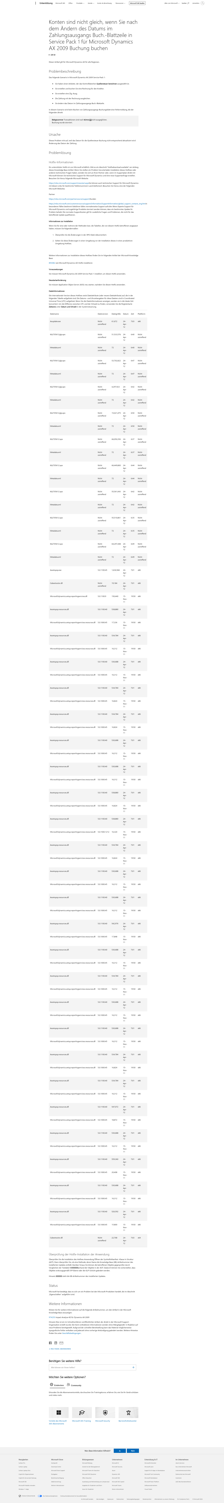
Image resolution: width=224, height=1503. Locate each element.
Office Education (86, 1478)
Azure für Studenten (88, 1489)
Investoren (179, 1478)
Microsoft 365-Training (81, 1421)
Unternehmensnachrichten (183, 1470)
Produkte (79, 3)
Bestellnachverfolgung (57, 1478)
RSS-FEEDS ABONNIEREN (61, 1349)
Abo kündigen (100, 1499)
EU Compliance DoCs (183, 1499)
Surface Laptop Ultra (24, 1470)
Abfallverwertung (56, 1482)
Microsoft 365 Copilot (118, 1482)
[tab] (57, 1385)
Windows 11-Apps (24, 1489)
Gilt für (53, 55)
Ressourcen (119, 3)
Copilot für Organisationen (26, 1474)
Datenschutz (120, 1499)
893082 (52, 263)
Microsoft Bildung (87, 1463)
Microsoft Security (102, 1421)
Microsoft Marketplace (151, 1478)
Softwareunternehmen (151, 1485)
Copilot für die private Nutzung (27, 1478)
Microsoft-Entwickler (150, 1463)
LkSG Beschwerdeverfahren (183, 1482)
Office (70, 3)
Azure (113, 1470)
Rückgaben (54, 1474)
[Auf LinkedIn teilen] (54, 1342)
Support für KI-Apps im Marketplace (155, 1470)
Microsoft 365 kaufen (137, 3)
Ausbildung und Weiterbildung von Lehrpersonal (95, 1482)
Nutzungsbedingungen (133, 1499)
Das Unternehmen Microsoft (184, 1467)
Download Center (56, 1467)
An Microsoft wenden (87, 1499)
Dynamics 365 (116, 1474)
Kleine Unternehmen (118, 1489)
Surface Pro (22, 1463)
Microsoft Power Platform (152, 1482)
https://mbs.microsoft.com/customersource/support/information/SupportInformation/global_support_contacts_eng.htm (97, 203)
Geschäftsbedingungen (71, 1333)
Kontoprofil (54, 1463)
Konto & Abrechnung (104, 3)
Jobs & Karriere (180, 1463)
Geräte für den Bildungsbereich (91, 1467)
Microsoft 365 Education (89, 1474)
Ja (120, 1451)
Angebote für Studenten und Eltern (92, 1485)
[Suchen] (133, 1367)
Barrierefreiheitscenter (128, 1421)
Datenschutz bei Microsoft (183, 1474)
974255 (52, 1317)
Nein (133, 1451)
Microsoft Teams (116, 1485)
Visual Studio (148, 1489)
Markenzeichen (147, 1499)
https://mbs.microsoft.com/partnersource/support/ (69, 199)
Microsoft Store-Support (58, 1470)
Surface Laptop (23, 1467)
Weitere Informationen (57, 1485)
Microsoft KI (115, 1463)
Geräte (90, 3)
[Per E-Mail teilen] (60, 1342)
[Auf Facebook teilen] (50, 1342)
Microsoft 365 (60, 3)
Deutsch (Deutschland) (28, 1496)
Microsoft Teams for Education (91, 1470)
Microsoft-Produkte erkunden (27, 1485)
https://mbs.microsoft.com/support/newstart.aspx (69, 183)
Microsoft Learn (149, 1467)
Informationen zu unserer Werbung (164, 1499)
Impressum (110, 1499)
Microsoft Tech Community (152, 1474)
